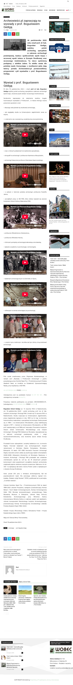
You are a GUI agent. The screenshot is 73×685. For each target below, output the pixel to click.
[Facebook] (5, 34)
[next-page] (7, 614)
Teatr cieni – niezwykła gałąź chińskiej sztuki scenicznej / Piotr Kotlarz (59, 260)
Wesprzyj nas (61, 10)
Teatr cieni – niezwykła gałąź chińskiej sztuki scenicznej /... (15, 648)
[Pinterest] (13, 34)
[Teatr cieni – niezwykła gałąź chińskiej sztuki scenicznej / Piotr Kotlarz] (3, 648)
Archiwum (24, 6)
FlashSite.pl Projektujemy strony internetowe (44, 680)
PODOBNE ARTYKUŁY (11, 582)
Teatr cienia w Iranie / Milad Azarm (58, 266)
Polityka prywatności (33, 6)
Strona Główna (7, 6)
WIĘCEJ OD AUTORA (24, 582)
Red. (7, 30)
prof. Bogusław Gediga (21, 528)
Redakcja (18, 6)
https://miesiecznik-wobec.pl (23, 569)
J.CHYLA (24, 390)
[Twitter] (9, 34)
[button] (68, 1)
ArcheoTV (22, 397)
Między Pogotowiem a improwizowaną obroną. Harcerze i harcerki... (13, 665)
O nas (13, 6)
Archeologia (6, 17)
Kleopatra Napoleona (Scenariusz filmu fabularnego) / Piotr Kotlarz (59, 281)
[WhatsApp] (17, 34)
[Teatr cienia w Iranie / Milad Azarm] (3, 657)
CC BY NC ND (37, 395)
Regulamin (42, 6)
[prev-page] (5, 614)
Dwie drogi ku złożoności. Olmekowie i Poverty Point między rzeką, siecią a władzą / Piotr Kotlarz (25, 599)
